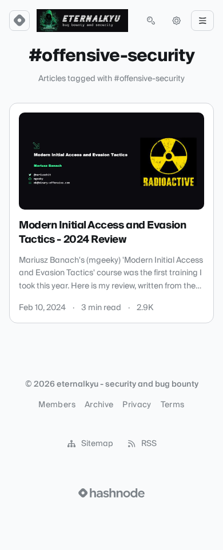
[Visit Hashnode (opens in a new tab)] (111, 492)
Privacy (136, 405)
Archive (99, 405)
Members (56, 405)
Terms (173, 405)
